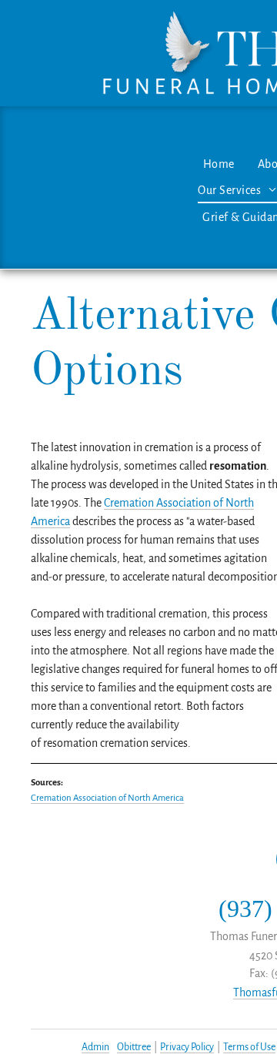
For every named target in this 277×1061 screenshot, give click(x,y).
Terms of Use (249, 1047)
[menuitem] (219, 164)
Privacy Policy (187, 1047)
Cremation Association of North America (107, 798)
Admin (95, 1047)
